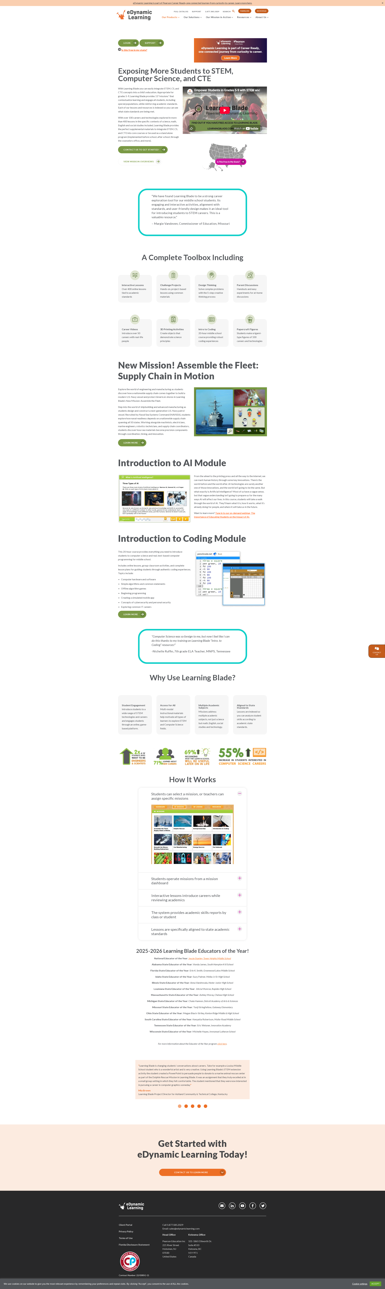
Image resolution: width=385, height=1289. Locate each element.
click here (222, 1043)
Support (196, 11)
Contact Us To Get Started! (141, 149)
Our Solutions (192, 17)
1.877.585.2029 (212, 11)
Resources (243, 17)
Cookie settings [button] (359, 1284)
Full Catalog (181, 11)
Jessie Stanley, (209, 958)
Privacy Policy (126, 1231)
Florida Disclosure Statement (134, 1244)
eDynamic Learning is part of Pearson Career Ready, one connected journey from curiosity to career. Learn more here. (192, 3)
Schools (261, 11)
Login (127, 43)
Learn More (130, 442)
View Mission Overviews (138, 161)
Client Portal (125, 1224)
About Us (261, 17)
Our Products (169, 17)
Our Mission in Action (218, 17)
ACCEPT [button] (375, 1284)
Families (244, 11)
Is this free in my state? (134, 50)
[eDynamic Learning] (138, 15)
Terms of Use (126, 1238)
